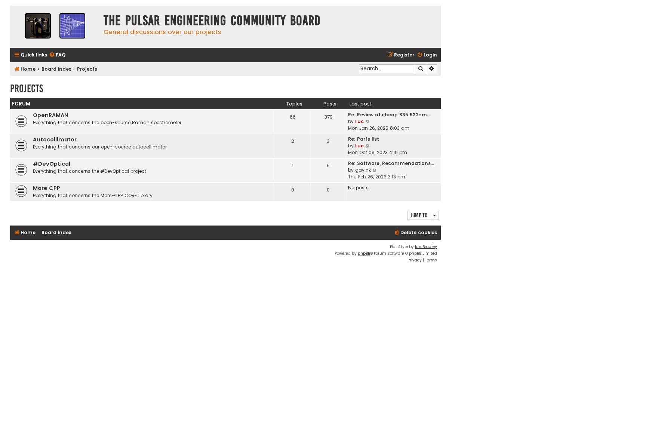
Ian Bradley (426, 246)
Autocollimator (55, 139)
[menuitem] (57, 55)
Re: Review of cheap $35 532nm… (389, 114)
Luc (359, 121)
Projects (26, 88)
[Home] (55, 26)
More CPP (46, 188)
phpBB (364, 253)
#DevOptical (51, 164)
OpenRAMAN (50, 115)
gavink (363, 170)
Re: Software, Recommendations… (391, 163)
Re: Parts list (363, 139)
